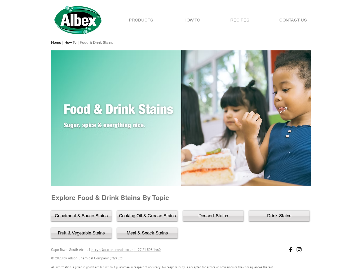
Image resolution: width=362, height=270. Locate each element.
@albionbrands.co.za (117, 250)
